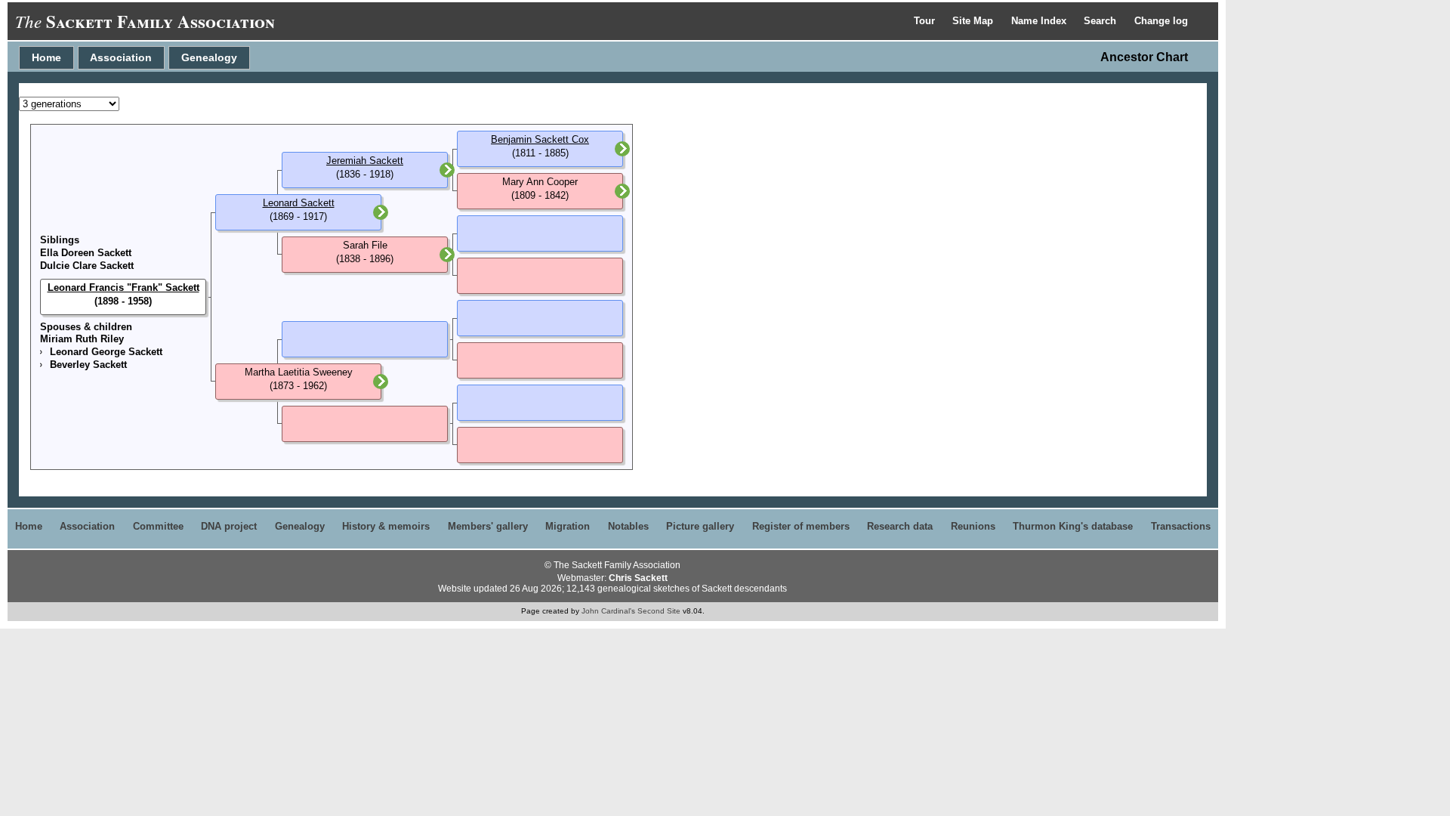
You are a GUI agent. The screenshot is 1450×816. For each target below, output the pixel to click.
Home (46, 57)
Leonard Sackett (299, 203)
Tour (926, 20)
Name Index (1040, 20)
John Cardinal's (608, 611)
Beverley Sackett (88, 364)
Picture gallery (700, 526)
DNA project (229, 526)
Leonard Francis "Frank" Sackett (123, 287)
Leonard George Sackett (106, 351)
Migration (567, 526)
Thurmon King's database (1073, 526)
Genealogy (209, 57)
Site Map (974, 20)
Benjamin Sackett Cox (540, 139)
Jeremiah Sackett (364, 160)
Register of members (801, 526)
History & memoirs (386, 526)
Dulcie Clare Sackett (87, 265)
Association (121, 57)
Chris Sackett (638, 578)
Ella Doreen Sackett (85, 252)
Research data (900, 526)
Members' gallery (488, 526)
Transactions (1181, 526)
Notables (628, 526)
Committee (158, 526)
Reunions (973, 526)
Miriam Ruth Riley (82, 339)
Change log (1161, 20)
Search (1101, 20)
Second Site (658, 611)
